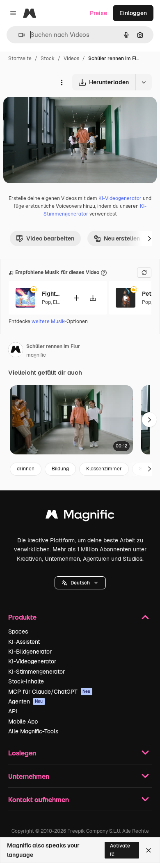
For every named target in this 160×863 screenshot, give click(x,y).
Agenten (25, 701)
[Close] (148, 850)
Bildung (60, 468)
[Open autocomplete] (18, 35)
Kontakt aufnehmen (38, 799)
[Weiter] (149, 238)
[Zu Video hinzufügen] (76, 298)
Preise (98, 13)
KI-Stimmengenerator (36, 671)
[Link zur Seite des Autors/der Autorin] (15, 351)
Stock (48, 58)
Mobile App (23, 721)
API (12, 711)
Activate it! (120, 850)
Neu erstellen (122, 238)
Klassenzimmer (104, 468)
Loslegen (22, 752)
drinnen (25, 468)
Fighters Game (52, 293)
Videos (71, 58)
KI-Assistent (24, 641)
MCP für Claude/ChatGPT (49, 691)
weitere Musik (48, 321)
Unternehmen (28, 776)
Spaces (18, 631)
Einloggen (133, 13)
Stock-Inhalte (26, 681)
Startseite (20, 58)
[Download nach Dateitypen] (143, 82)
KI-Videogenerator (120, 198)
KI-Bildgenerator (30, 651)
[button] (80, 582)
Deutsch (80, 583)
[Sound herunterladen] (92, 298)
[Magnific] (80, 516)
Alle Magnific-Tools (33, 731)
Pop (46, 302)
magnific (36, 355)
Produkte (22, 617)
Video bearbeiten (50, 238)
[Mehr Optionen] (61, 82)
